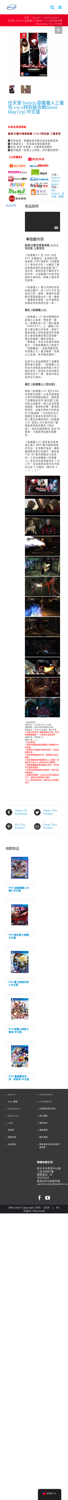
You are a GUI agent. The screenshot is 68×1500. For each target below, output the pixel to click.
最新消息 (43, 1123)
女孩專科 (12, 1144)
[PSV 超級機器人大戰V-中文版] (19, 868)
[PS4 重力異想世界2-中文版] (19, 962)
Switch (55, 177)
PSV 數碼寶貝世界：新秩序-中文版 (19, 1078)
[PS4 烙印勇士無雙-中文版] (19, 915)
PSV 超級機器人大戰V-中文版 (19, 889)
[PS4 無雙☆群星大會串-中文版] (19, 1009)
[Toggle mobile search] (52, 7)
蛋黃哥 (11, 1130)
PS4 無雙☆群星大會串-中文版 (19, 1030)
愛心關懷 (43, 1116)
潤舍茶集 (12, 1137)
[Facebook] (39, 1197)
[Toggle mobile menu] (60, 7)
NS (53, 190)
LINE (10, 1123)
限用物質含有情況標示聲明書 (49, 1146)
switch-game (55, 182)
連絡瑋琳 (43, 1130)
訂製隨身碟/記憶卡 (48, 1109)
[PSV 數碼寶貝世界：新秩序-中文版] (19, 1056)
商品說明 (11, 205)
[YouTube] (47, 1197)
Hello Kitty (13, 1116)
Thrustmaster (46, 1094)
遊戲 (61, 196)
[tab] (13, 206)
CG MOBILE (45, 1102)
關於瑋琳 (43, 1137)
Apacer (11, 1094)
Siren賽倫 (13, 1102)
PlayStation (14, 1109)
